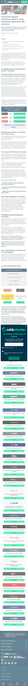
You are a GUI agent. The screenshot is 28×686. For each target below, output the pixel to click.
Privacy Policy (21, 347)
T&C (15, 347)
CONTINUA (14, 358)
